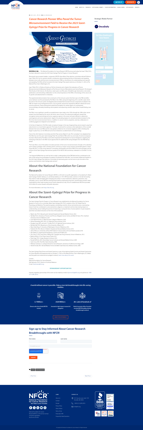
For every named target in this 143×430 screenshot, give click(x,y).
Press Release (49, 15)
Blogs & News (120, 7)
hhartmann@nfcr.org (38, 264)
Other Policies (59, 408)
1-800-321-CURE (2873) (79, 403)
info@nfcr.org (77, 406)
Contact (58, 400)
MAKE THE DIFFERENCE (61, 317)
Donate (137, 7)
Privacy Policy (59, 406)
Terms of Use (59, 411)
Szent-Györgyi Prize (40, 369)
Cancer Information (110, 7)
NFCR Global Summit (97, 7)
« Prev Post (33, 376)
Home (76, 7)
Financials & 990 (59, 413)
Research (88, 7)
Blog (44, 15)
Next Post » (88, 376)
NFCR (39, 15)
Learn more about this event (66, 255)
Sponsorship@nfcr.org (74, 272)
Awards (33, 369)
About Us (81, 7)
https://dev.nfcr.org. (49, 187)
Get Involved (129, 7)
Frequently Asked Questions (62, 416)
